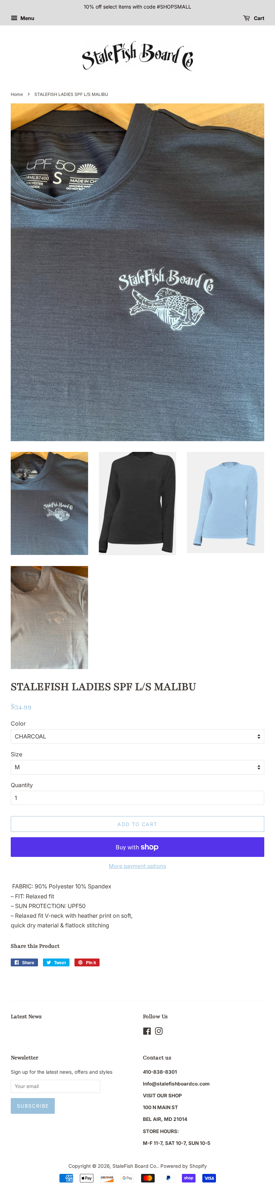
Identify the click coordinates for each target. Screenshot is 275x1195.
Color (18, 723)
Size (16, 754)
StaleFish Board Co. (135, 1166)
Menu (26, 18)
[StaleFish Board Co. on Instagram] (159, 1032)
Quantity (22, 785)
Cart (258, 18)
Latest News (26, 1016)
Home (17, 94)
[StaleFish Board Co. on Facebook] (147, 1032)
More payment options (137, 866)
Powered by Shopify (183, 1166)
